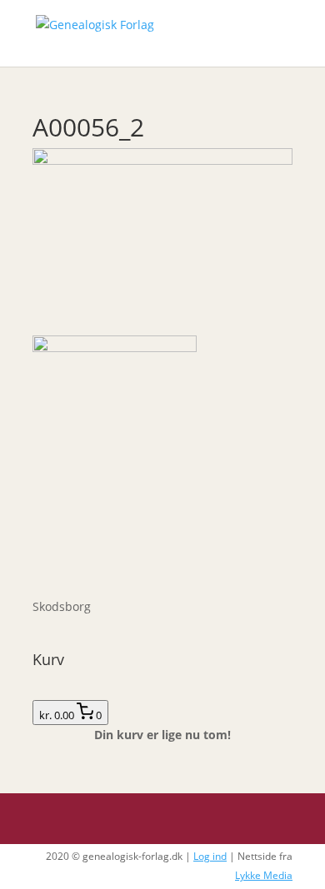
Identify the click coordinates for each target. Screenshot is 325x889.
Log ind (210, 856)
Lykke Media (263, 875)
